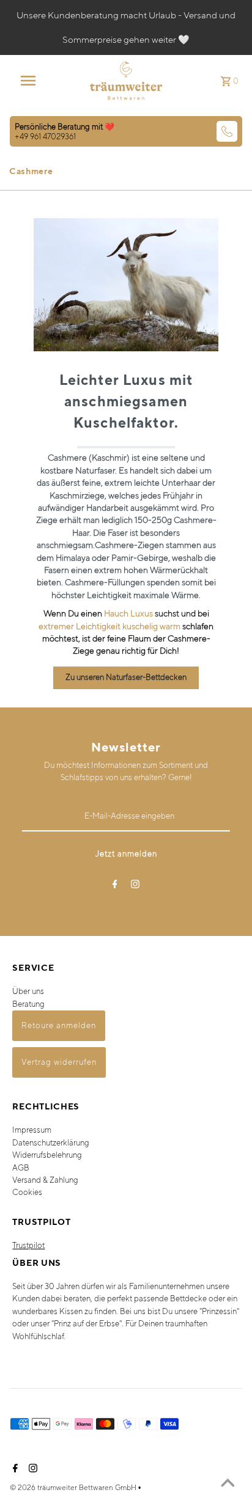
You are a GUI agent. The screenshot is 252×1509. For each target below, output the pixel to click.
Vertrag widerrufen (59, 1062)
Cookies (27, 1192)
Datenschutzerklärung (50, 1143)
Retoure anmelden (58, 1025)
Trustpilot (28, 1245)
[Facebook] (115, 886)
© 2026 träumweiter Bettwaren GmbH (74, 1487)
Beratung (28, 1004)
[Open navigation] (34, 80)
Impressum (31, 1130)
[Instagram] (135, 886)
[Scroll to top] (227, 1484)
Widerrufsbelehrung (47, 1155)
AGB (20, 1168)
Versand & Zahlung (45, 1180)
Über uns (28, 991)
